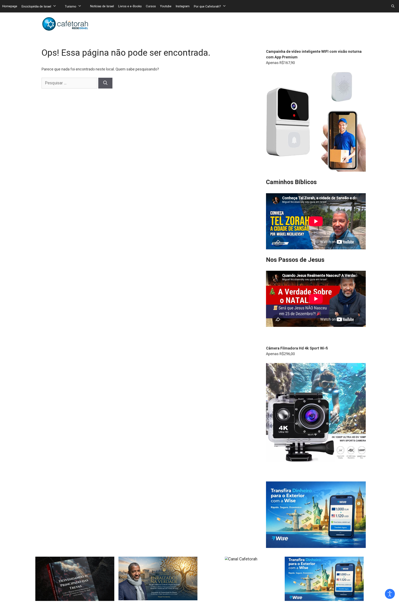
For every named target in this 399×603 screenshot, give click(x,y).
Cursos (151, 6)
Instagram (183, 6)
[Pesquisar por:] (70, 83)
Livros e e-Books (130, 6)
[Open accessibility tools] (390, 594)
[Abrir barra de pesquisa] (393, 6)
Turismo (70, 6)
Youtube (165, 6)
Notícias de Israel (102, 6)
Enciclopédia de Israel (36, 6)
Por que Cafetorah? (207, 6)
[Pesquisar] (105, 83)
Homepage (9, 6)
